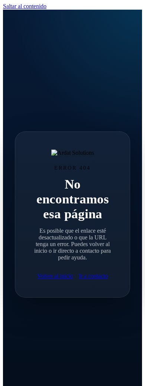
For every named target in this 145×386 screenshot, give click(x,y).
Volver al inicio (55, 276)
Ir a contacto (93, 276)
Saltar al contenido (24, 6)
